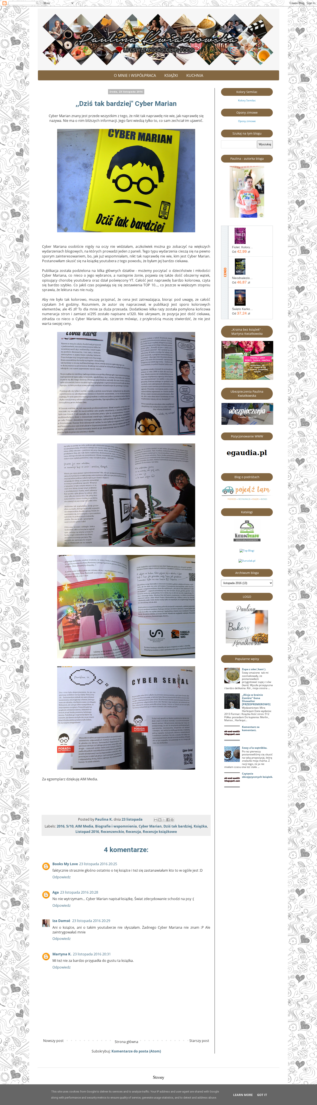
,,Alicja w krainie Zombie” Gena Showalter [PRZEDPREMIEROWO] (256, 699)
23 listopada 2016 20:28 (79, 892)
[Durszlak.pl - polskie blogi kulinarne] (247, 561)
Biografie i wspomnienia (116, 826)
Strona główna (126, 1041)
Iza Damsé (61, 920)
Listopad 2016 (87, 831)
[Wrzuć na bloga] (160, 820)
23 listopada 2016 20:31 (92, 954)
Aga (55, 892)
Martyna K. (62, 954)
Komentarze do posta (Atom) (136, 1051)
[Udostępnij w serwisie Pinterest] (172, 820)
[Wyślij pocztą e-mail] (156, 820)
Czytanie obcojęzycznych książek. (257, 775)
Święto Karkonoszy (242, 308)
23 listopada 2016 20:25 (98, 864)
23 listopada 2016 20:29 (91, 920)
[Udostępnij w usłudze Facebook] (168, 820)
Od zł (241, 251)
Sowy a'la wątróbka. (254, 748)
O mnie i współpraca (135, 75)
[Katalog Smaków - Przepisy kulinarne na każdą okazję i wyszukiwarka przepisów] (247, 540)
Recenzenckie (112, 831)
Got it (262, 1095)
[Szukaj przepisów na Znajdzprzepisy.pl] (247, 550)
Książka (200, 826)
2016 (60, 826)
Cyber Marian (150, 826)
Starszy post (199, 1040)
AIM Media (84, 826)
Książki (171, 75)
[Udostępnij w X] (164, 820)
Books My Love (65, 864)
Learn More (243, 1095)
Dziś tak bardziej (177, 826)
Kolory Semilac (247, 100)
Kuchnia (194, 75)
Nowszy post (53, 1040)
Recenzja (133, 831)
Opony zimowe (247, 121)
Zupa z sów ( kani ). (254, 669)
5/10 (70, 826)
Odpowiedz (61, 877)
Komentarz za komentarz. (250, 728)
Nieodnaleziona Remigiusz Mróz (242, 277)
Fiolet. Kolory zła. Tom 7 (242, 247)
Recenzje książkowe (160, 831)
